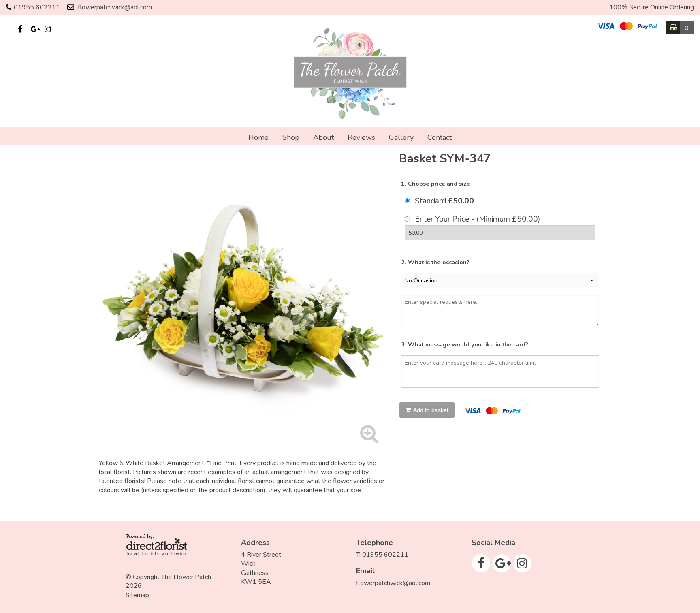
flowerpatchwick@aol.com (115, 7)
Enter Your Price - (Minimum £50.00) (477, 219)
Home (258, 137)
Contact (439, 137)
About (323, 137)
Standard (444, 201)
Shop (290, 137)
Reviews (361, 137)
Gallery (401, 137)
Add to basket (430, 410)
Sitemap (137, 595)
